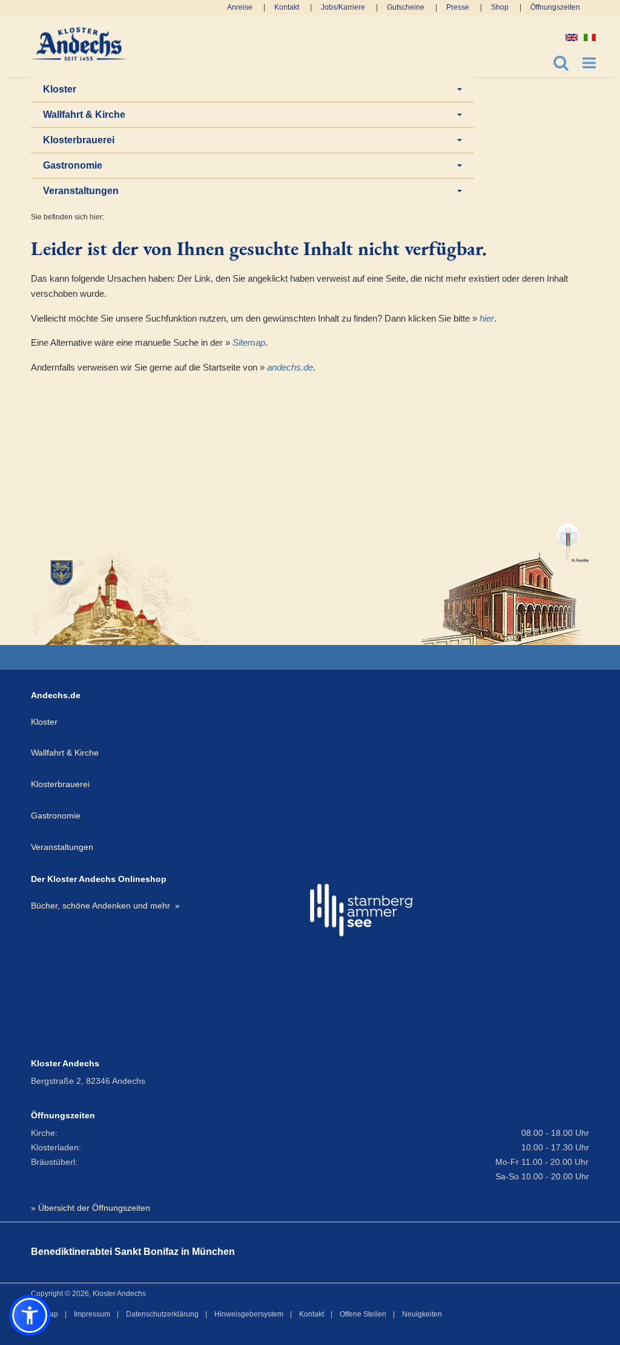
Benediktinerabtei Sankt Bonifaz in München (133, 1251)
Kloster (59, 89)
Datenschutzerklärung (162, 1314)
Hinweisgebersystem (248, 1314)
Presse (457, 7)
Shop (500, 7)
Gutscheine (405, 7)
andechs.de (290, 367)
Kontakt (286, 7)
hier (487, 318)
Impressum (92, 1314)
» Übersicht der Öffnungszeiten (90, 1208)
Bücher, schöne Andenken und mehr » (105, 905)
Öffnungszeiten (555, 7)
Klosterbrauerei (78, 140)
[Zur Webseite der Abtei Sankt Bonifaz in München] (505, 579)
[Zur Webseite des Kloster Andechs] (121, 597)
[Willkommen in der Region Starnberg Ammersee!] (361, 910)
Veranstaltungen (81, 191)
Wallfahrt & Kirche (84, 114)
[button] (29, 1315)
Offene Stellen (363, 1314)
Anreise (239, 7)
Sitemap (248, 342)
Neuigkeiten (422, 1314)
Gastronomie (72, 165)
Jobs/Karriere (343, 7)
